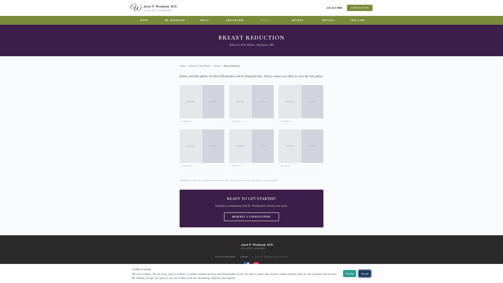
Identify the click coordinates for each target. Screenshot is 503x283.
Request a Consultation (251, 216)
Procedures (234, 20)
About (204, 20)
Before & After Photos (199, 65)
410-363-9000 (334, 8)
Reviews (297, 20)
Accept (365, 273)
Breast (217, 65)
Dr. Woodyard (175, 20)
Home (144, 20)
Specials (328, 20)
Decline (349, 273)
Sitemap (244, 256)
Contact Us (360, 7)
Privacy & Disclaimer (225, 256)
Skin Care (357, 20)
